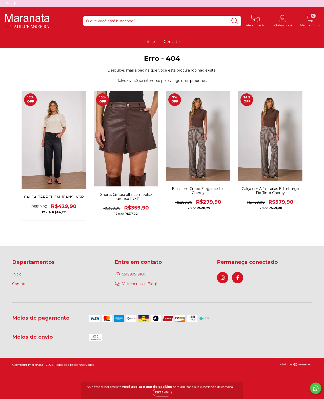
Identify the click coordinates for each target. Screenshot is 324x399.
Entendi (162, 392)
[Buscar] (235, 21)
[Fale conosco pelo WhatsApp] (315, 388)
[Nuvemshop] (296, 365)
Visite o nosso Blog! (139, 284)
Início (149, 41)
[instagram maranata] (7, 3)
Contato (172, 41)
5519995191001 (135, 274)
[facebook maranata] (14, 3)
